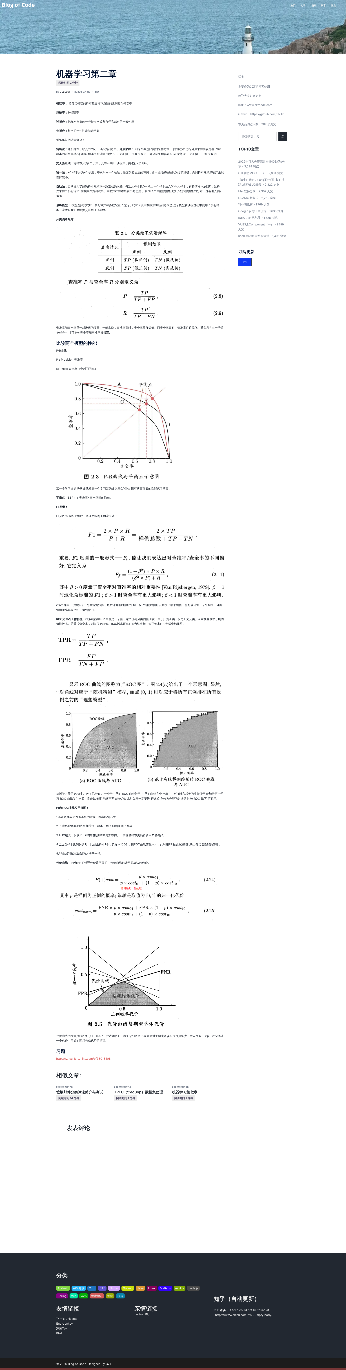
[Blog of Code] (18, 5)
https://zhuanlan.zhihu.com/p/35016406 (83, 1058)
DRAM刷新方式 (248, 198)
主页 (293, 5)
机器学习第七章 (184, 1092)
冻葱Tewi (62, 1328)
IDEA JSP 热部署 (249, 218)
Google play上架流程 (252, 211)
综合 (120, 1296)
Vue (73, 1296)
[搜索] (282, 136)
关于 (323, 5)
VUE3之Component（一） (256, 224)
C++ (92, 1288)
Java (140, 1288)
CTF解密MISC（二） (251, 173)
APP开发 (78, 1288)
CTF (102, 1288)
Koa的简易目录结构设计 (253, 236)
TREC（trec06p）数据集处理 (138, 1092)
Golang (128, 1288)
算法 (97, 91)
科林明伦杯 (245, 204)
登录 (241, 76)
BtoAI (59, 1333)
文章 (303, 5)
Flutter (114, 1288)
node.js (193, 1288)
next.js (179, 1288)
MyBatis (165, 1288)
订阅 (313, 5)
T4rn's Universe (66, 1318)
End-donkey (64, 1323)
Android (63, 1288)
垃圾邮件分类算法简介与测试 (79, 1092)
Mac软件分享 (247, 191)
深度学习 (97, 1296)
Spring (62, 1296)
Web (84, 1296)
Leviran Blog (142, 1314)
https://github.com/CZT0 (267, 114)
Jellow (65, 91)
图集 (333, 5)
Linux (151, 1288)
